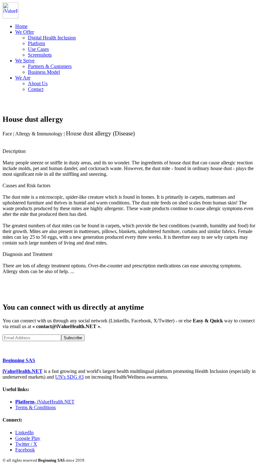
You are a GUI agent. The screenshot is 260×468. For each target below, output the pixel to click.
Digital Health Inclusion (52, 37)
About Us (38, 83)
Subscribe (73, 337)
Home (21, 26)
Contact (35, 89)
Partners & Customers (50, 66)
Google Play (27, 438)
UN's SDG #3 (69, 377)
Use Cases (38, 49)
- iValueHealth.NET (45, 401)
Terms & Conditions (35, 407)
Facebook (25, 449)
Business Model (44, 72)
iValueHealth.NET (22, 371)
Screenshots (40, 55)
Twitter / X (26, 444)
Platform (36, 43)
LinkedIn (24, 432)
